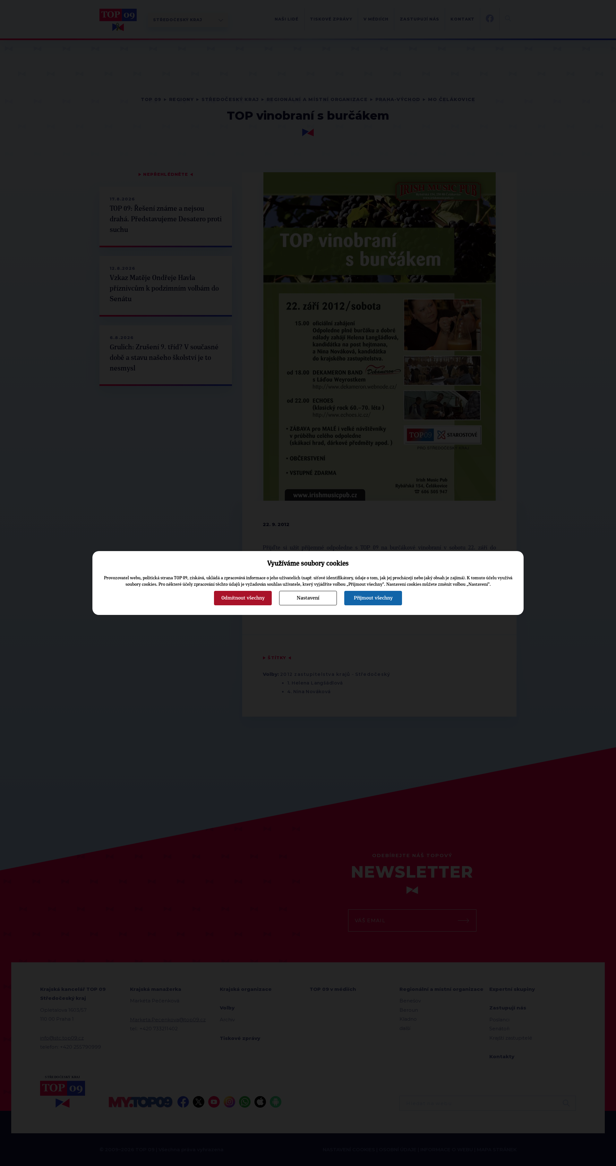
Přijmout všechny (373, 597)
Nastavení (308, 597)
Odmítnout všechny (243, 597)
